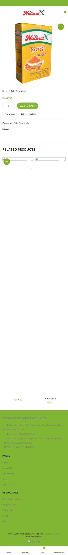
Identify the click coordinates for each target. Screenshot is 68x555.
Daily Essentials (18, 91)
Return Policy (9, 510)
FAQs (5, 515)
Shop (4, 479)
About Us (7, 468)
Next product (64, 91)
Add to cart (27, 106)
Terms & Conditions (12, 499)
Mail (4, 521)
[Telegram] (42, 3)
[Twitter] (30, 3)
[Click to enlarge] (8, 80)
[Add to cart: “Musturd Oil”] (61, 167)
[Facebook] (26, 3)
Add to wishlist (29, 114)
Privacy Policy (9, 504)
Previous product (57, 91)
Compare (10, 114)
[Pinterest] (34, 3)
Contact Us (8, 484)
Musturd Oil (50, 398)
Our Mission (8, 473)
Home (5, 91)
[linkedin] (38, 3)
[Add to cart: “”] (29, 167)
